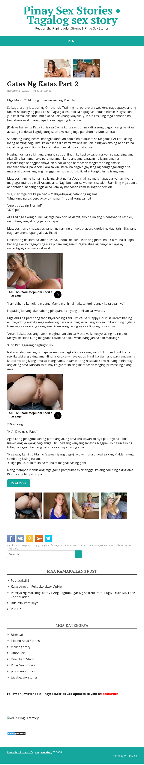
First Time (63, 545)
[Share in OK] (29, 538)
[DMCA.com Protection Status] (16, 733)
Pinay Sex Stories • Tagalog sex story (71, 15)
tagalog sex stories (24, 677)
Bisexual (17, 635)
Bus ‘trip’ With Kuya (24, 603)
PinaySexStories (54, 694)
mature (81, 545)
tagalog (128, 545)
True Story (12, 548)
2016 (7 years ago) (29, 545)
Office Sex (18, 653)
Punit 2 (16, 609)
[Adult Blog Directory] (23, 718)
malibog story (20, 647)
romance (105, 545)
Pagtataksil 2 (20, 580)
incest (73, 545)
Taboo (119, 545)
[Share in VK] (20, 538)
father (54, 545)
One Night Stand (22, 659)
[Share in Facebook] (11, 538)
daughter (45, 545)
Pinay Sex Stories (42, 90)
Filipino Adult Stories (25, 641)
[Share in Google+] (39, 538)
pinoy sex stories (23, 671)
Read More (18, 483)
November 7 (92, 545)
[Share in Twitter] (48, 538)
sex (113, 545)
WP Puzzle (130, 755)
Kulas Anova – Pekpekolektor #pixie (36, 586)
